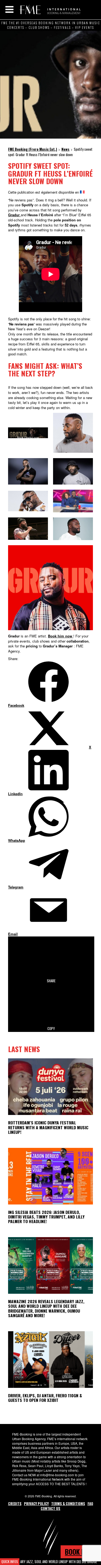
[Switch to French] (82, 192)
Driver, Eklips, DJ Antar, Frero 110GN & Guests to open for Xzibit (45, 1397)
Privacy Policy (36, 1503)
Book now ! (81, 1552)
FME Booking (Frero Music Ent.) (49, 9)
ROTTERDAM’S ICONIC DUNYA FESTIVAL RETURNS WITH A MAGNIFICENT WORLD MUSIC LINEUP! (48, 1127)
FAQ (90, 1503)
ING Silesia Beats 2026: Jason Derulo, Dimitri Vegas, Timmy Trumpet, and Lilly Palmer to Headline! (46, 1216)
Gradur (14, 214)
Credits (15, 1503)
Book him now (60, 636)
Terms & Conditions (68, 1503)
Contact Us (50, 1508)
